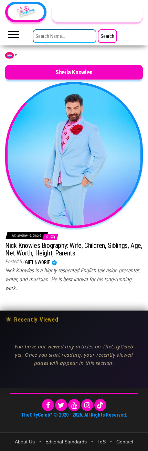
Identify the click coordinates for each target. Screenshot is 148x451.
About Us (25, 441)
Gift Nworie (38, 262)
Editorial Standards (66, 441)
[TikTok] (100, 405)
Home (9, 55)
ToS (101, 441)
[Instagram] (87, 405)
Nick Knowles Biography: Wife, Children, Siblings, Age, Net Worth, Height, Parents (73, 249)
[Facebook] (48, 405)
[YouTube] (74, 405)
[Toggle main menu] (13, 36)
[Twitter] (61, 405)
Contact (124, 441)
